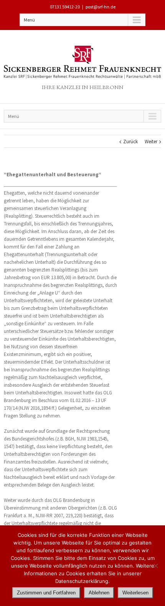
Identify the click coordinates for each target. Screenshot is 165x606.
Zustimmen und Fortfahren (46, 593)
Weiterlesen (135, 593)
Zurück (130, 141)
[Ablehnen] (155, 566)
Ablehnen (99, 593)
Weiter (151, 141)
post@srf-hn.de (101, 7)
